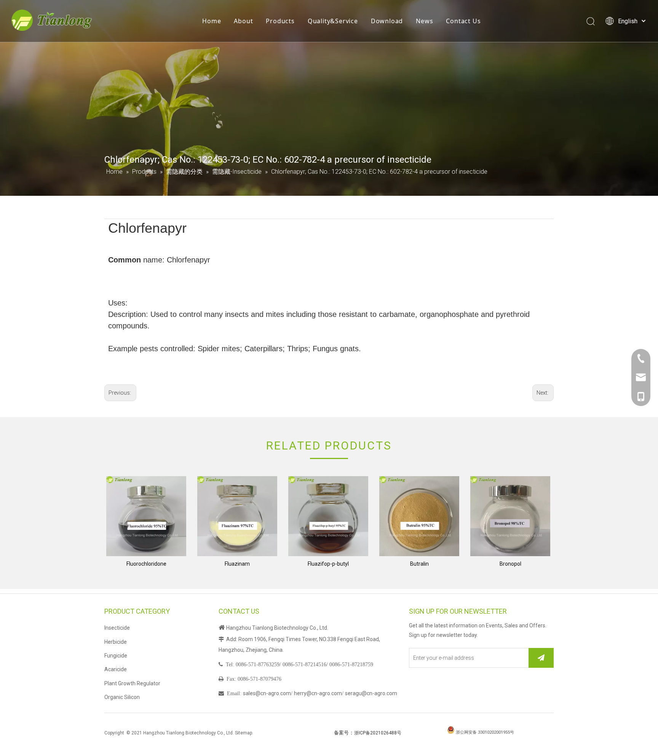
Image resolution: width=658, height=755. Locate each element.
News (424, 21)
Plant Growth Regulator (132, 683)
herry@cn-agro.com (318, 693)
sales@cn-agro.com (267, 693)
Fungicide (115, 656)
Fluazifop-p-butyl (328, 564)
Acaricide (115, 669)
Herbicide (115, 642)
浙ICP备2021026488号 (377, 733)
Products (280, 21)
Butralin (419, 564)
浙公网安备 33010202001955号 (485, 732)
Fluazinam (237, 564)
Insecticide (117, 628)
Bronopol (510, 564)
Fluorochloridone (146, 564)
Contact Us (463, 21)
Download (387, 21)
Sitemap (243, 733)
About (243, 21)
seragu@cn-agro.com (371, 693)
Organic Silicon (122, 697)
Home (211, 21)
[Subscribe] (541, 658)
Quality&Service (333, 21)
